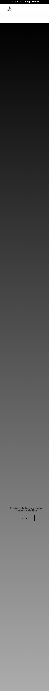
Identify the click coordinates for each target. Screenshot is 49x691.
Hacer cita (26, 518)
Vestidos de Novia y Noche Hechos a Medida (26, 509)
